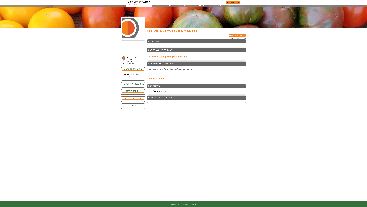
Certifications (215, 6)
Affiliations (200, 6)
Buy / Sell (188, 6)
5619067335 (130, 63)
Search (158, 6)
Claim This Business (236, 35)
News (178, 6)
